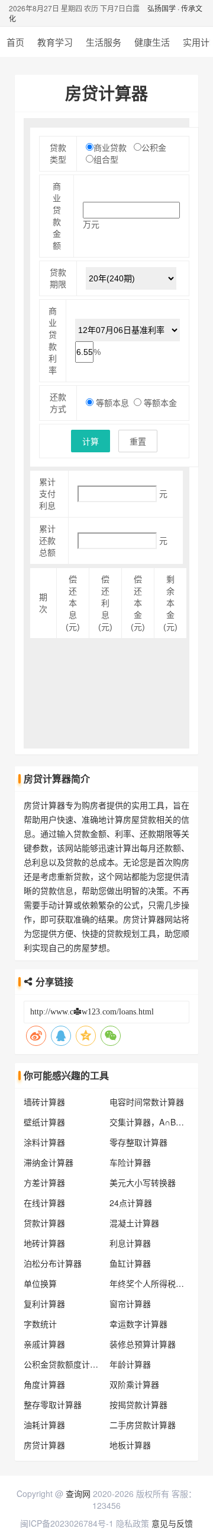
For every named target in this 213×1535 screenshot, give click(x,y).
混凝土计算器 (134, 1223)
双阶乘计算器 (134, 1384)
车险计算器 (130, 1162)
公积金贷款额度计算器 (65, 1364)
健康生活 (152, 42)
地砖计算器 (44, 1243)
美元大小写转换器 (142, 1182)
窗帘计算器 (130, 1303)
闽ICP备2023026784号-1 (67, 1523)
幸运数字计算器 (138, 1324)
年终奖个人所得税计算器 (155, 1283)
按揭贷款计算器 (138, 1404)
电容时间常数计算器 (146, 1102)
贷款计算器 (44, 1223)
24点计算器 (130, 1203)
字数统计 (40, 1324)
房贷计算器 (44, 1445)
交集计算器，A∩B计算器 (155, 1122)
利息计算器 (130, 1243)
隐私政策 (132, 1523)
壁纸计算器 (44, 1122)
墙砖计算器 (44, 1102)
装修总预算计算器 (142, 1344)
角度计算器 (44, 1384)
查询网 (78, 1493)
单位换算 (40, 1283)
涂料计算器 (44, 1142)
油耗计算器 (44, 1425)
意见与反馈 (172, 1523)
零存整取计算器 (138, 1142)
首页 (15, 42)
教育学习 (55, 42)
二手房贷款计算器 (142, 1425)
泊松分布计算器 (53, 1263)
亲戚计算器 (44, 1344)
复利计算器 (44, 1303)
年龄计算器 (130, 1364)
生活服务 (103, 42)
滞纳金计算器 (48, 1162)
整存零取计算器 (53, 1404)
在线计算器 (44, 1203)
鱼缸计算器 (130, 1263)
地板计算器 (130, 1445)
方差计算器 (44, 1182)
